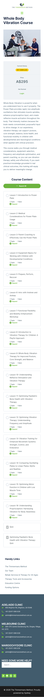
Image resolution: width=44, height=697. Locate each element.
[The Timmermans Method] (22, 5)
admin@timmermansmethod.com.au (18, 615)
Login (22, 93)
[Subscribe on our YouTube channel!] (7, 675)
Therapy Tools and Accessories (18, 579)
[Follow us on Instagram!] (14, 675)
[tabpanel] (22, 136)
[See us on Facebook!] (3, 675)
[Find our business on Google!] (10, 675)
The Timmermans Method (16, 566)
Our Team (9, 571)
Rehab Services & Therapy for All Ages (21, 575)
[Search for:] (16, 665)
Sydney (27, 693)
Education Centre (12, 583)
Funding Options (12, 587)
